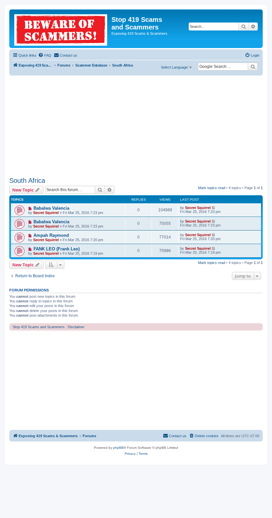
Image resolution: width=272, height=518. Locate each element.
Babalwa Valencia (51, 208)
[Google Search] (253, 67)
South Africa (27, 180)
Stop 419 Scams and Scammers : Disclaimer (49, 327)
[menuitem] (44, 55)
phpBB (118, 447)
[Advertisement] (136, 125)
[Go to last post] (214, 208)
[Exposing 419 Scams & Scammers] (61, 28)
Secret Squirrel (46, 213)
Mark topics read (211, 188)
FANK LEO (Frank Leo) (57, 248)
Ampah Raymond (51, 235)
